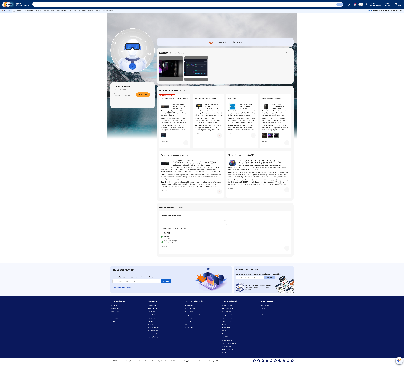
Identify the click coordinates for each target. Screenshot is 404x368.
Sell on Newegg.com (227, 308)
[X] (263, 361)
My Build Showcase (153, 327)
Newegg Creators (227, 321)
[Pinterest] (275, 361)
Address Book (152, 318)
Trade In (224, 353)
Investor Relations (190, 308)
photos (181, 53)
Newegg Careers (189, 324)
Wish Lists (150, 321)
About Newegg (189, 305)
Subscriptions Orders (154, 334)
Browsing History (152, 308)
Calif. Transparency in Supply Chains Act (183, 361)
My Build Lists (151, 324)
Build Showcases (226, 346)
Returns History (152, 315)
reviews (184, 90)
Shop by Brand (226, 327)
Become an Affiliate (227, 318)
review (181, 207)
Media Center (189, 312)
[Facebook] (258, 361)
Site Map (224, 324)
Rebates (224, 331)
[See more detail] (185, 142)
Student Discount (227, 340)
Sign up (166, 281)
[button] (22, 4)
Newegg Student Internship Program (195, 315)
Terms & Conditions (145, 361)
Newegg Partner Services (229, 315)
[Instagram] (267, 361)
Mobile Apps (225, 334)
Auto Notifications (153, 337)
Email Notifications (153, 331)
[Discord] (288, 361)
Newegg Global (263, 308)
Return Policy (114, 315)
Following (127, 96)
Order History (151, 312)
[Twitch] (284, 361)
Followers (117, 96)
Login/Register (152, 305)
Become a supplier (227, 305)
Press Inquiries (189, 321)
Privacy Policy (156, 361)
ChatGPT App (225, 337)
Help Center (114, 305)
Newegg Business (264, 305)
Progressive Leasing (227, 349)
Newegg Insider (189, 327)
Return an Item (114, 312)
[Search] (339, 4)
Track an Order (114, 308)
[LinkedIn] (271, 361)
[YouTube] (280, 361)
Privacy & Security (115, 318)
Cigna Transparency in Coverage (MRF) (207, 361)
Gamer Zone (188, 318)
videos (173, 53)
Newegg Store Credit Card (229, 343)
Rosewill (261, 315)
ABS (260, 312)
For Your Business (227, 312)
